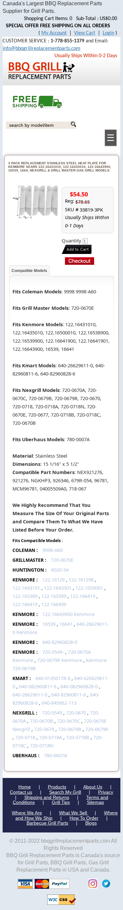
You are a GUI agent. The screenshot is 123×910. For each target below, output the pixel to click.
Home (24, 786)
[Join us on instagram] (91, 883)
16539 (48, 624)
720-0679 (44, 729)
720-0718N (41, 745)
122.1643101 (26, 587)
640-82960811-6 (68, 694)
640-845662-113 (59, 702)
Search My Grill (65, 792)
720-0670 (76, 712)
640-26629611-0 (29, 694)
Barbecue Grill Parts (47, 823)
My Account (54, 33)
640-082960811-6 (37, 686)
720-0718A (50, 737)
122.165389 (24, 596)
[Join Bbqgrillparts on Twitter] (104, 883)
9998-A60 (52, 550)
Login (108, 33)
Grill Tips (61, 802)
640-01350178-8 (52, 678)
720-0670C (68, 720)
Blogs (91, 823)
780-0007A (55, 755)
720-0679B (69, 729)
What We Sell (73, 812)
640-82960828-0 (59, 642)
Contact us (21, 792)
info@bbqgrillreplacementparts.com (41, 48)
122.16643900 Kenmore (68, 614)
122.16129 (53, 579)
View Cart (84, 33)
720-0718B (77, 737)
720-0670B (41, 720)
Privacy (105, 792)
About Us (92, 786)
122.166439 (53, 604)
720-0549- (53, 651)
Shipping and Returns (46, 797)
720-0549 (52, 712)
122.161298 (81, 579)
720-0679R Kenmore (59, 660)
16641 (65, 624)
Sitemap (95, 802)
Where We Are (27, 812)
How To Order (84, 818)
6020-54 (60, 569)
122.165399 (53, 596)
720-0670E (62, 560)
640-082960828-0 (79, 686)
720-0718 (25, 737)
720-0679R (96, 729)
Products (57, 786)
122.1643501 (58, 587)
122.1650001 (89, 587)
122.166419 (82, 596)
